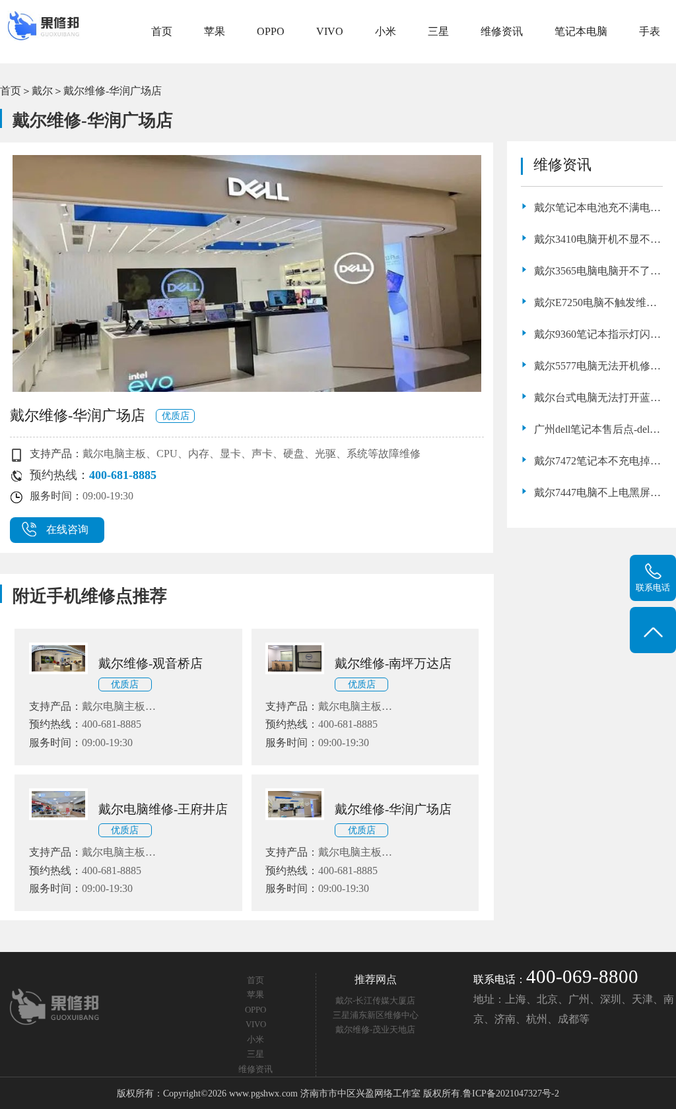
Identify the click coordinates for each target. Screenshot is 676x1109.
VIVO (329, 31)
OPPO (271, 31)
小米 (385, 31)
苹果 (214, 31)
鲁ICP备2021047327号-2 (511, 1093)
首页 (161, 31)
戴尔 (42, 90)
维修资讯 (502, 31)
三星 (438, 31)
